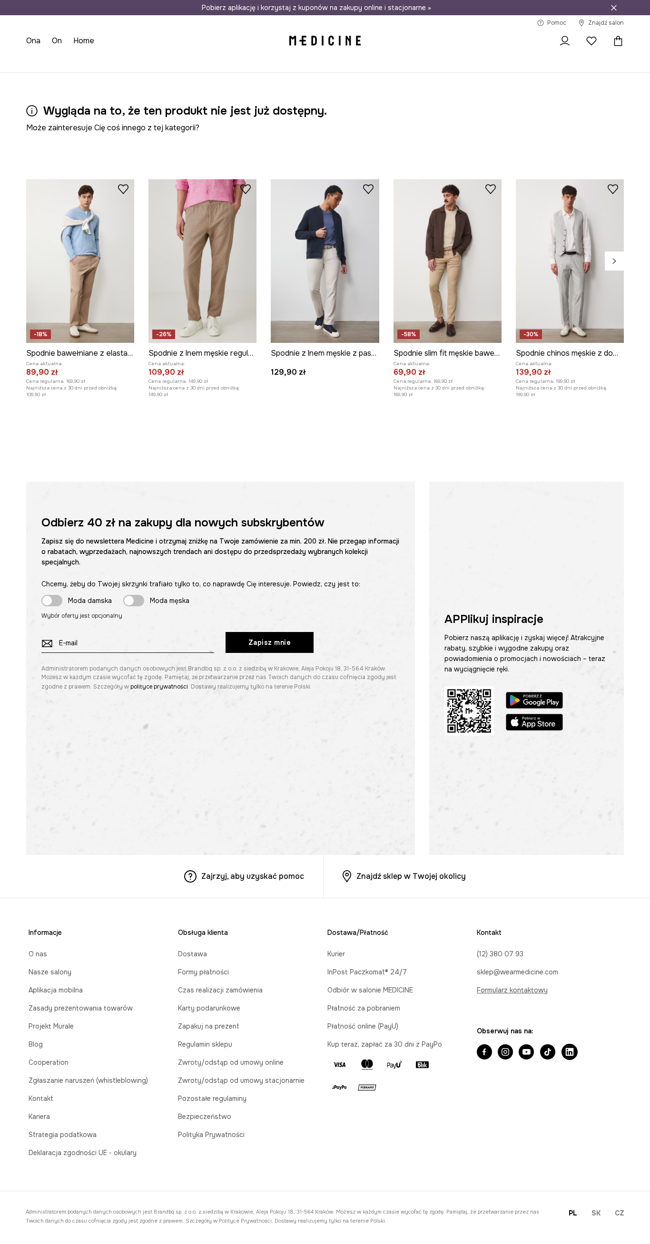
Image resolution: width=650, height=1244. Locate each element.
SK (596, 1213)
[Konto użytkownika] (564, 40)
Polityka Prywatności (211, 1134)
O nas (38, 954)
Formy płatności (203, 972)
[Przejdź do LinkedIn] (569, 1052)
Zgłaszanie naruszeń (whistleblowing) (88, 1080)
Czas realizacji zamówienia (220, 990)
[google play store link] (534, 701)
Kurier (336, 954)
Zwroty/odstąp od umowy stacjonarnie (241, 1080)
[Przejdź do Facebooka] (484, 1053)
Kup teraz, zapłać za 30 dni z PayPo (384, 1044)
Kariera (39, 1116)
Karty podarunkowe (209, 1008)
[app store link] (534, 723)
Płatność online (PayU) (362, 1026)
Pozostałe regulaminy (212, 1098)
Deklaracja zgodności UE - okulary (83, 1152)
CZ (619, 1213)
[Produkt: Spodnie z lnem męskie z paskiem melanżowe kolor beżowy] (325, 261)
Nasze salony (50, 972)
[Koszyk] (616, 40)
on (57, 41)
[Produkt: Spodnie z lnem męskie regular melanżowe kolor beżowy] (202, 261)
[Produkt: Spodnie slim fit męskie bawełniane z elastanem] (448, 261)
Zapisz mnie (269, 642)
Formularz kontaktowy (512, 990)
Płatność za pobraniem (363, 1008)
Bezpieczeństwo (204, 1116)
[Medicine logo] (325, 40)
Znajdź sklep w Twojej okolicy (411, 876)
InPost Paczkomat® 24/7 (367, 972)
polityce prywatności (159, 686)
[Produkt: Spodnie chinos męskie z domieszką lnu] (570, 261)
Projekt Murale (51, 1026)
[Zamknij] (613, 7)
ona (33, 41)
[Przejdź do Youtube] (526, 1053)
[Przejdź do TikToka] (548, 1052)
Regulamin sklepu (205, 1044)
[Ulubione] (591, 40)
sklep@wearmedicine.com (517, 972)
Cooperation (49, 1062)
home (83, 41)
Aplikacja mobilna (56, 990)
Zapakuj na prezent (208, 1026)
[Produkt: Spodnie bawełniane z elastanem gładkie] (80, 261)
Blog (36, 1044)
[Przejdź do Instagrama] (505, 1053)
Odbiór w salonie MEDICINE (370, 990)
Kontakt (41, 1098)
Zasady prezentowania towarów (81, 1008)
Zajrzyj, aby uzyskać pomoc (252, 876)
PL (573, 1213)
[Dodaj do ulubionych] (123, 189)
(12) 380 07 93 (500, 954)
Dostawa (192, 954)
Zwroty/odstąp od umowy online (231, 1062)
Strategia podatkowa (63, 1134)
